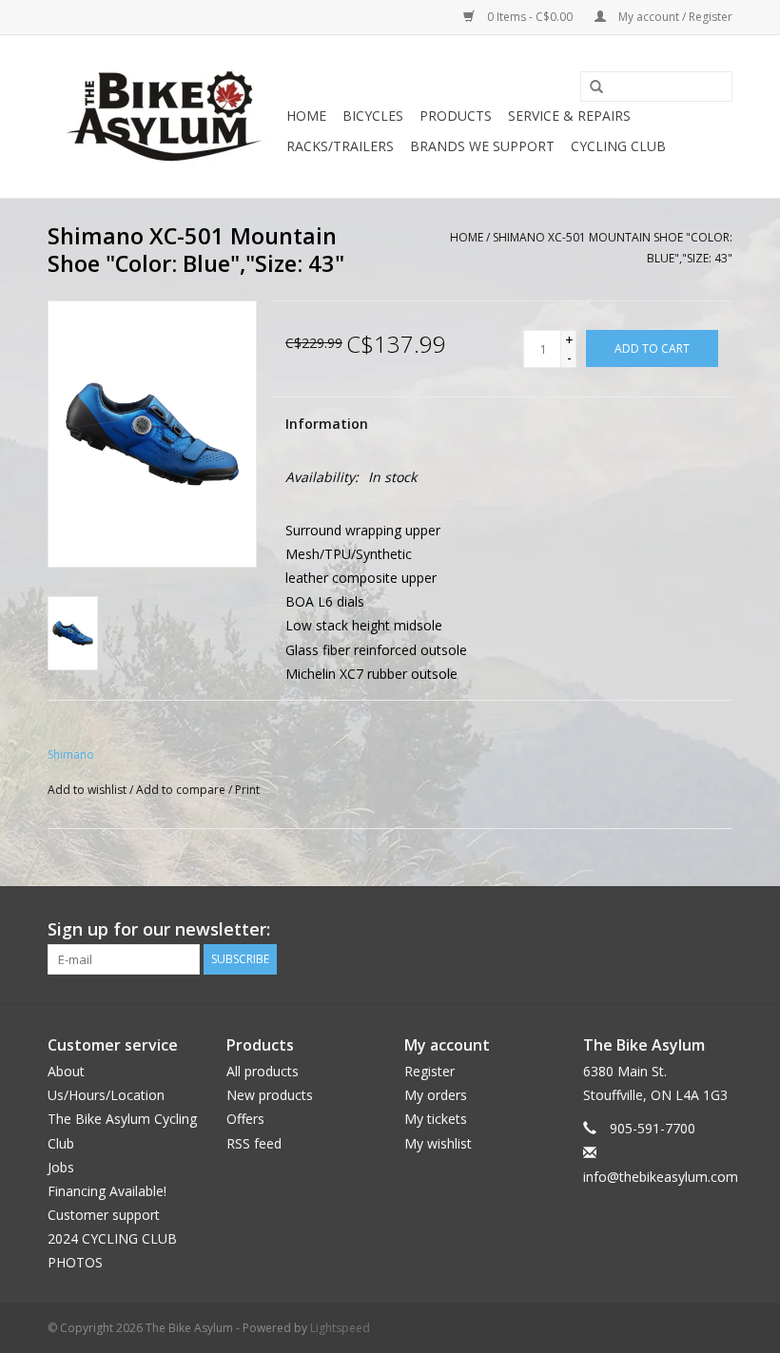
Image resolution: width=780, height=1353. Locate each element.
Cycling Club (618, 146)
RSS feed (254, 1143)
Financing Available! (107, 1191)
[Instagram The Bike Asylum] (717, 930)
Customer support (104, 1215)
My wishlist (438, 1143)
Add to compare (182, 790)
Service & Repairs (569, 115)
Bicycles (372, 115)
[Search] (589, 87)
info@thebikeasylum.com (660, 1177)
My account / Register (673, 17)
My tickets (435, 1119)
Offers (245, 1119)
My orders (435, 1095)
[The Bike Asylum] (164, 116)
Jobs (61, 1167)
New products (269, 1095)
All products (262, 1071)
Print (247, 790)
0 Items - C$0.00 (529, 17)
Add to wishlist (87, 790)
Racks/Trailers (340, 146)
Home (306, 115)
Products (455, 115)
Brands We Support (482, 146)
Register (429, 1071)
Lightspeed (340, 1328)
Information (326, 424)
